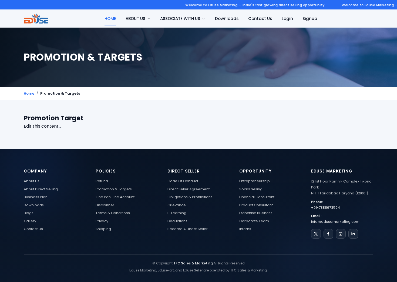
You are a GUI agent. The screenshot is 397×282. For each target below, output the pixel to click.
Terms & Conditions (113, 212)
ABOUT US (135, 18)
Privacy (102, 221)
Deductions (177, 221)
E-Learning (176, 212)
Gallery (30, 221)
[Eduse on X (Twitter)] (316, 234)
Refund (102, 181)
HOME (110, 18)
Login (287, 18)
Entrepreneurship (254, 181)
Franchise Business (255, 212)
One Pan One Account (115, 197)
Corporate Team (254, 221)
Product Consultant (256, 205)
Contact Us (260, 18)
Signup (309, 18)
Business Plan (36, 197)
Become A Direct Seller (187, 228)
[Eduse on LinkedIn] (353, 234)
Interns (245, 228)
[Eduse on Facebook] (328, 234)
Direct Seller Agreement (188, 189)
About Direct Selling (41, 189)
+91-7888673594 (325, 207)
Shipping (103, 228)
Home (29, 93)
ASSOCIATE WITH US (180, 18)
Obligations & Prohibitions (190, 197)
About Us (31, 181)
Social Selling (251, 189)
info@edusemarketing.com (335, 221)
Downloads (227, 18)
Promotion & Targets (114, 189)
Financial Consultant (256, 197)
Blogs (28, 212)
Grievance (176, 205)
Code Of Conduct (182, 181)
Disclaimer (105, 205)
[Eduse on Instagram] (341, 234)
